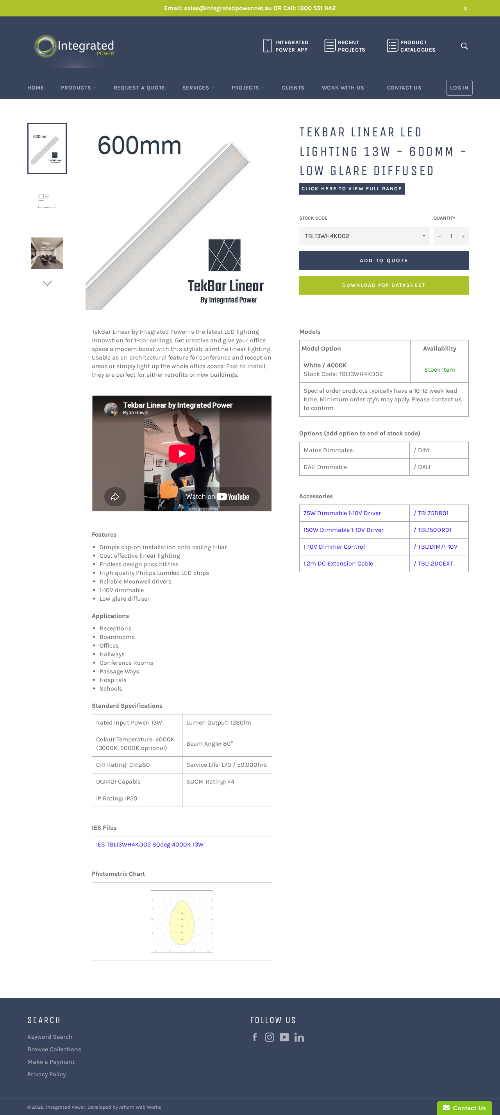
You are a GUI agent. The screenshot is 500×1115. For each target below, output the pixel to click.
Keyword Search (50, 1036)
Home (35, 87)
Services (196, 87)
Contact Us (404, 87)
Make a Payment (51, 1061)
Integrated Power (65, 1107)
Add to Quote (384, 260)
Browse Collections (54, 1049)
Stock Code (313, 218)
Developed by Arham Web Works (124, 1107)
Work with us (344, 87)
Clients (293, 87)
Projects (246, 87)
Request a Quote (139, 87)
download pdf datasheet (384, 285)
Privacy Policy (46, 1074)
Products (77, 87)
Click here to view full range (352, 189)
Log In (459, 87)
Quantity (444, 218)
